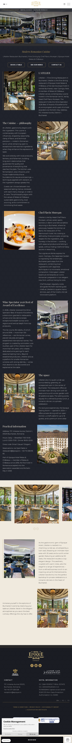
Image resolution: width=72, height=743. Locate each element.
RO (63, 700)
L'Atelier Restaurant (10, 10)
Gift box (67, 740)
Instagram (36, 665)
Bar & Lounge (26, 10)
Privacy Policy (35, 707)
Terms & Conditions (20, 707)
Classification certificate (37, 709)
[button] (34, 529)
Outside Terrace (40, 10)
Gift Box (64, 4)
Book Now (32, 740)
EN (58, 700)
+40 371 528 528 (18, 689)
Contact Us (56, 65)
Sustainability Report (50, 707)
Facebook (32, 665)
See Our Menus (37, 65)
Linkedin (40, 665)
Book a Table (16, 65)
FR (68, 700)
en (4, 4)
